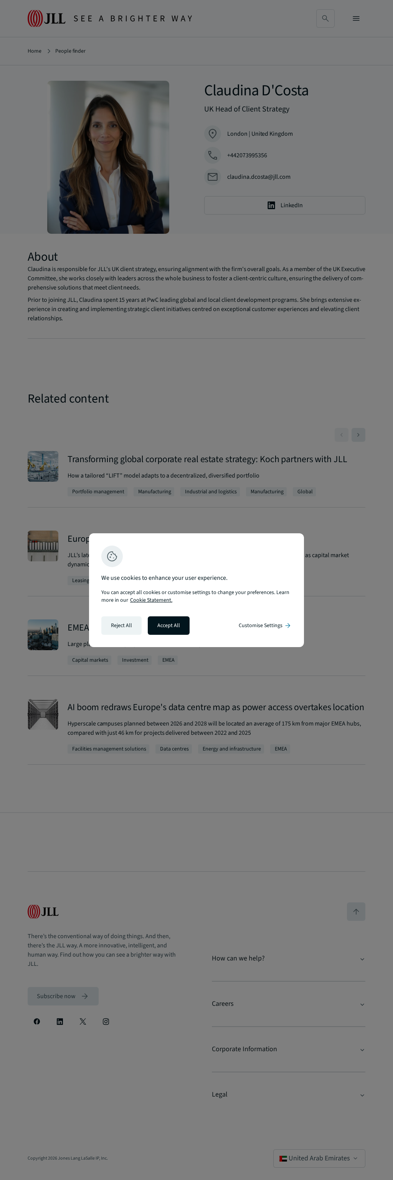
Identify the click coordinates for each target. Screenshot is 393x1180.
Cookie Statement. (151, 600)
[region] (196, 590)
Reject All (121, 625)
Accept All (168, 625)
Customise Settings (265, 625)
